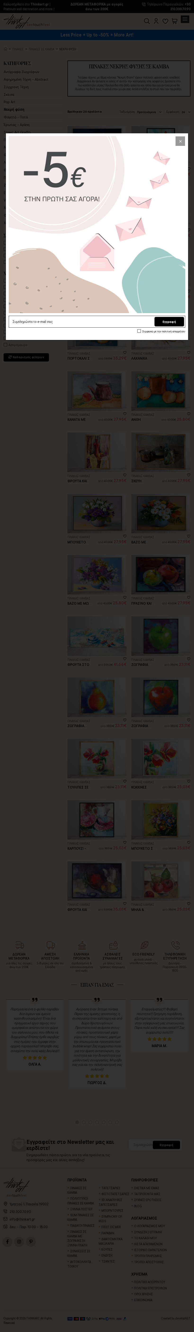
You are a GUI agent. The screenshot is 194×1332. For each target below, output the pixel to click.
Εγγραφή (169, 322)
